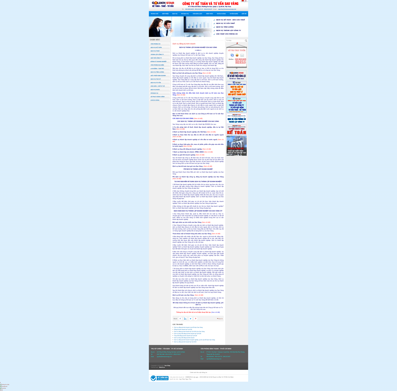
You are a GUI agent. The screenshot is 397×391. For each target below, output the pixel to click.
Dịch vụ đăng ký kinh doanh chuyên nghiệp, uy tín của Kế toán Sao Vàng (194, 340)
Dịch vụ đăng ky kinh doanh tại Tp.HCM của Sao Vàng (189, 331)
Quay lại (220, 318)
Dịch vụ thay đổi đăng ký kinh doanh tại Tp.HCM (187, 333)
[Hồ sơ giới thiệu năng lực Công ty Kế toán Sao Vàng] (237, 80)
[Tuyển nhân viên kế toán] (237, 134)
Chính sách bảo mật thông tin (198, 372)
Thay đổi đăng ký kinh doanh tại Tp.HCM (185, 335)
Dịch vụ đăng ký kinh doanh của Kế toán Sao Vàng (188, 327)
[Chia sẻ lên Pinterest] (195, 318)
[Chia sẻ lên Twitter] (190, 318)
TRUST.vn (162, 367)
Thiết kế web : (155, 367)
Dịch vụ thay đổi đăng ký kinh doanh (184, 337)
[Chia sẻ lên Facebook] (180, 318)
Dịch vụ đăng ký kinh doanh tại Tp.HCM (185, 342)
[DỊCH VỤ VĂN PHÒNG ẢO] (237, 123)
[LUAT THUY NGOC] (237, 96)
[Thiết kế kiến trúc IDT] (237, 155)
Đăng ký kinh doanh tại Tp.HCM (183, 329)
